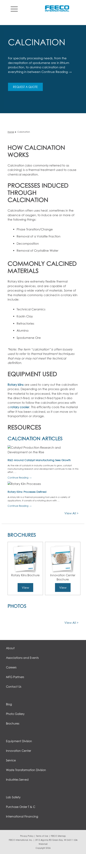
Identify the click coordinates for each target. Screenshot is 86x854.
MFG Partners (15, 677)
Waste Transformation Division (26, 770)
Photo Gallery (15, 714)
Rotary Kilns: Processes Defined (27, 491)
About (10, 648)
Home (11, 131)
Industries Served (17, 779)
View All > (71, 513)
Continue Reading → (19, 477)
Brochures (12, 723)
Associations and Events (22, 657)
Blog (9, 704)
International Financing (22, 816)
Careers (11, 667)
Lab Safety (13, 797)
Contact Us (13, 686)
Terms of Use (42, 836)
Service (11, 760)
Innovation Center (18, 750)
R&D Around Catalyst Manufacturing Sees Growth (39, 460)
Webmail (43, 844)
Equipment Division (19, 741)
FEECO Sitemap (58, 836)
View (25, 587)
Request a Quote (25, 87)
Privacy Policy (26, 836)
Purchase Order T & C (20, 807)
